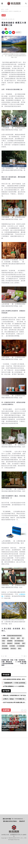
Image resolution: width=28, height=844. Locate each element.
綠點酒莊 (9, 643)
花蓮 (3, 640)
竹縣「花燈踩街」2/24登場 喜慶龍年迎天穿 (20, 661)
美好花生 (13, 648)
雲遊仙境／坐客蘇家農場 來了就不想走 (14, 695)
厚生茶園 (4, 645)
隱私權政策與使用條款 (10, 821)
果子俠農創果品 (19, 640)
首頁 (2, 9)
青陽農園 (9, 640)
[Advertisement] (14, 761)
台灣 (6, 9)
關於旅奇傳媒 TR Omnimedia (13, 818)
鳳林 (19, 648)
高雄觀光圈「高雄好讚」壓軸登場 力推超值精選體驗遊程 (8, 662)
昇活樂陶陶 (5, 648)
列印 (19, 32)
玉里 (3, 643)
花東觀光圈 (5, 638)
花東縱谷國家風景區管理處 (14, 635)
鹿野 (23, 643)
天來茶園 (12, 645)
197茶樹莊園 (20, 645)
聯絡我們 (22, 821)
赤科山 (13, 638)
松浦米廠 (17, 643)
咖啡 (18, 638)
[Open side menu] (2, 3)
